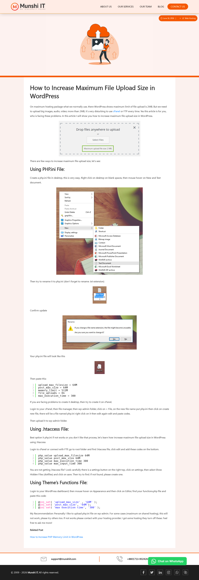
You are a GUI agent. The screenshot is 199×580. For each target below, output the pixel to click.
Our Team (146, 6)
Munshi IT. (33, 572)
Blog (161, 6)
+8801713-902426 (137, 559)
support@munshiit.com (63, 559)
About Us (106, 6)
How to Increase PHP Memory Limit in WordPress (56, 537)
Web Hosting (190, 18)
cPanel (116, 111)
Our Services (126, 6)
